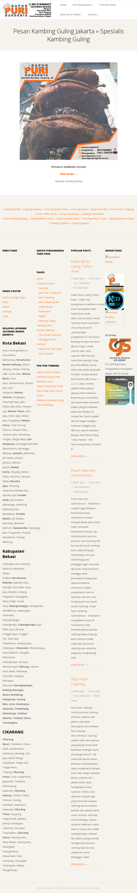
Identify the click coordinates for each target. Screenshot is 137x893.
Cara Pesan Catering (49, 334)
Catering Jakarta (80, 223)
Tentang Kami (107, 5)
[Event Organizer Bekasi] (114, 293)
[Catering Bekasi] (114, 275)
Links (5, 316)
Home (63, 5)
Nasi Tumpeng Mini (48, 302)
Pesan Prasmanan (69, 213)
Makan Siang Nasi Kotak (50, 386)
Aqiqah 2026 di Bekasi (48, 372)
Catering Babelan (32, 209)
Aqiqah (42, 316)
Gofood (92, 14)
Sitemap (7, 311)
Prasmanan (44, 311)
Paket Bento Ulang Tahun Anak (81, 266)
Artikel (6, 306)
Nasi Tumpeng (46, 297)
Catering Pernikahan (93, 213)
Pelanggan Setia (47, 339)
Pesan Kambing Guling (15, 218)
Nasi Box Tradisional (49, 292)
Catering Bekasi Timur (94, 218)
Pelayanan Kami (82, 5)
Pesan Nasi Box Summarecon (83, 473)
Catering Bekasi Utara (41, 218)
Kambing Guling (46, 320)
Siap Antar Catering (79, 681)
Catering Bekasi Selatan (121, 218)
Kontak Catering (70, 14)
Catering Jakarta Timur (56, 209)
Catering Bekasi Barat (68, 218)
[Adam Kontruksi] (114, 257)
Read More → (68, 174)
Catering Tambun (59, 223)
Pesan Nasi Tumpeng (122, 209)
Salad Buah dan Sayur (50, 348)
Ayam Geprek (45, 353)
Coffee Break (45, 306)
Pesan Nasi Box (99, 209)
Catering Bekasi (12, 209)
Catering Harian (79, 209)
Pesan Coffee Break (46, 213)
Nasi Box (43, 288)
